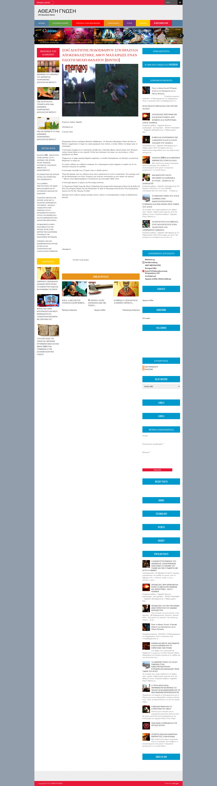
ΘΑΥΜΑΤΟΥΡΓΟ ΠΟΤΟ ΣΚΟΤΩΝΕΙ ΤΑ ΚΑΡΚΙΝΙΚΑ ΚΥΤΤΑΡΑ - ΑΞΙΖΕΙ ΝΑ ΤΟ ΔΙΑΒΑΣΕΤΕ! (158, 179)
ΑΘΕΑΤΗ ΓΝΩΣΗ (57, 10)
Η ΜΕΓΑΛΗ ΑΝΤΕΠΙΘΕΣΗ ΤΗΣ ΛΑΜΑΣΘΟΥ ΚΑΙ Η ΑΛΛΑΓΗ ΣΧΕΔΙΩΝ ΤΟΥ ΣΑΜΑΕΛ (165, 140)
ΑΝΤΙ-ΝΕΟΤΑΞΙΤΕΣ (153, 265)
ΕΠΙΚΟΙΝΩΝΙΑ (113, 23)
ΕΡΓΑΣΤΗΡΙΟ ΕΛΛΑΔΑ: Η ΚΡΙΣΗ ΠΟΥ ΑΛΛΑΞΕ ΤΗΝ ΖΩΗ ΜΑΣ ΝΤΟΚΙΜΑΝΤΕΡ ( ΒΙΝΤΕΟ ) (138, 42)
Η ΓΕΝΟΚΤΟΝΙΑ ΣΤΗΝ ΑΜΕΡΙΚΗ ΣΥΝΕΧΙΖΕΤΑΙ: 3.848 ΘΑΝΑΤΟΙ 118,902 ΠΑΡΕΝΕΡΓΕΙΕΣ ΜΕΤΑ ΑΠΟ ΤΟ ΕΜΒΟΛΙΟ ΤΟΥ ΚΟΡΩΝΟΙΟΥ (79, 44)
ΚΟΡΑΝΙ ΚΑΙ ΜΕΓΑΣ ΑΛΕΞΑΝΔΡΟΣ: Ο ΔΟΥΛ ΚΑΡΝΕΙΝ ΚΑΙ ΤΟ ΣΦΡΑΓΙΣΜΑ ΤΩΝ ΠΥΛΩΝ (165, 645)
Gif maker (146, 318)
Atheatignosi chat (161, 23)
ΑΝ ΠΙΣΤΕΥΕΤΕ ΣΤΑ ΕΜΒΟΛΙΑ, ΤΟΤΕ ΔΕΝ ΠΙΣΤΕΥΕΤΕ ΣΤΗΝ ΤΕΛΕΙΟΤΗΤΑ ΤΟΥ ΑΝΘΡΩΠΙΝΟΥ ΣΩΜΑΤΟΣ (160, 225)
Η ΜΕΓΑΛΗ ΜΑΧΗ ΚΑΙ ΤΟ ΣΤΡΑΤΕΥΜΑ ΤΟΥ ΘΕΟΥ (161, 708)
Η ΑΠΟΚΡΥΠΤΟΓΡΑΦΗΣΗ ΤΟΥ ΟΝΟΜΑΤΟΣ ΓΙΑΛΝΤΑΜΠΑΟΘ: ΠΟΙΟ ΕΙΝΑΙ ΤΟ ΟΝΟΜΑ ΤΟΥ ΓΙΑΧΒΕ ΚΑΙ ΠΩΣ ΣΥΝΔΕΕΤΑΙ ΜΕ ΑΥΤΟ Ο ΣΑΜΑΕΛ (160, 565)
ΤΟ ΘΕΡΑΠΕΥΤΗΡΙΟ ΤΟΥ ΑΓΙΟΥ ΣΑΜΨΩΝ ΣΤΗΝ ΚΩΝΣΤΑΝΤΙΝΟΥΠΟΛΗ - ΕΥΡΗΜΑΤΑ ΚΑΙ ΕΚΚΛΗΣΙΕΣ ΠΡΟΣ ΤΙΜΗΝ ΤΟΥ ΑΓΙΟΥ (160, 201)
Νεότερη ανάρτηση (69, 310)
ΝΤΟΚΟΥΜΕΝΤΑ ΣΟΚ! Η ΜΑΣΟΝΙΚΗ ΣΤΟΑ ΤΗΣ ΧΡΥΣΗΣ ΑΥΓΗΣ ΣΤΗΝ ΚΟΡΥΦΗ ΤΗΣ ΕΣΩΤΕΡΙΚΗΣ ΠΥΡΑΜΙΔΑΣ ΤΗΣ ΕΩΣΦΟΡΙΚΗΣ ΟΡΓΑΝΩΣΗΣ (47, 230)
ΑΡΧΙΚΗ (41, 23)
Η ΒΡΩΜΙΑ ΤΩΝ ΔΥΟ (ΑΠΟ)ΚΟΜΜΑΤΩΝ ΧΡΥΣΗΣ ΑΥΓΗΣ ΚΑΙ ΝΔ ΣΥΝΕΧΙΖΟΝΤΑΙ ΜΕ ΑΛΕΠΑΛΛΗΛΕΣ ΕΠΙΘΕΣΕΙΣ (47, 246)
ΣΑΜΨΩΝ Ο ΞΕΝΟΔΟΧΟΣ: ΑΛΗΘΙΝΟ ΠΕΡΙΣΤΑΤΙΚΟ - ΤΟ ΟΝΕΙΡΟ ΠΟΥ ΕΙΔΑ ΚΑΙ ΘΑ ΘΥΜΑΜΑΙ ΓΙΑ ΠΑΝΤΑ (47, 285)
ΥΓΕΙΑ (129, 23)
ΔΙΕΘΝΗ (143, 23)
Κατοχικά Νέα (150, 268)
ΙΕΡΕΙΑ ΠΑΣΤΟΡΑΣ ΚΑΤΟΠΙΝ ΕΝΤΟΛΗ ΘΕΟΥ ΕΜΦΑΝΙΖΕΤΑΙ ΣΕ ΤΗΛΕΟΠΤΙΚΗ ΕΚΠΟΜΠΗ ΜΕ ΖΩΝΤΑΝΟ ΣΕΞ (47, 313)
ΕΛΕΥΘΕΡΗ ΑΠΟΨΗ (60, 23)
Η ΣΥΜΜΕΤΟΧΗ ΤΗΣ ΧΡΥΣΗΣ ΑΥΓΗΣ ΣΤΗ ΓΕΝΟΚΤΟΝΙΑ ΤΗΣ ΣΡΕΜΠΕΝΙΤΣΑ (48, 176)
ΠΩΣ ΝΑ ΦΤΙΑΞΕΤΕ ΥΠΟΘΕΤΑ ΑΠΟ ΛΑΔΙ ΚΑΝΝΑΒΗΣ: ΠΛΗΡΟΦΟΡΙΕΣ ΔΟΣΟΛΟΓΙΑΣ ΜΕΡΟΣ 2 (46, 106)
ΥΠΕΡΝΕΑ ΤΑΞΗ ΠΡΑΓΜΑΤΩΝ (88, 23)
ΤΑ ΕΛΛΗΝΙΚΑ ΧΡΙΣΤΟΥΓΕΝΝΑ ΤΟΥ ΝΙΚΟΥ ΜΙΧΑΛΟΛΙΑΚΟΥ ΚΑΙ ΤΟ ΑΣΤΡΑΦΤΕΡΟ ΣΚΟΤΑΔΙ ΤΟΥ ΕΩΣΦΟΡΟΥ (47, 188)
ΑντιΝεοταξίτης (151, 262)
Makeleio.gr (150, 260)
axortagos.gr (150, 276)
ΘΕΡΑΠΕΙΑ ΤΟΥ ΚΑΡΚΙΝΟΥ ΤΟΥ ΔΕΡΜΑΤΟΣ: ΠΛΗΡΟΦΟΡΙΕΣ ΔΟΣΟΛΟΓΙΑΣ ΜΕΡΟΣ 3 (48, 78)
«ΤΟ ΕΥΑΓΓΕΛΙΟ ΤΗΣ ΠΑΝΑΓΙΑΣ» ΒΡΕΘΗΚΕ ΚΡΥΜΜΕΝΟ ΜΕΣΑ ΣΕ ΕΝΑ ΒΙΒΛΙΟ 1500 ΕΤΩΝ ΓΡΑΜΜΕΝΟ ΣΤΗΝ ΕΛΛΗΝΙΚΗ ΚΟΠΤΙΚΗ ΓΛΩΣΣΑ (48, 346)
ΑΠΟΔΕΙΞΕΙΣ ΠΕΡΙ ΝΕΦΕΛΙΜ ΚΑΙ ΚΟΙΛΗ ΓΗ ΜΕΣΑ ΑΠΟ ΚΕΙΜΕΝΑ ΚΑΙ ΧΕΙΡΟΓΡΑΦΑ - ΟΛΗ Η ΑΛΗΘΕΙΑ (159, 118)
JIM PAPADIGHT (151, 367)
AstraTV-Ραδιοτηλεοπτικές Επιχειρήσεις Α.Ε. (156, 272)
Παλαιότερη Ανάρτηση (131, 310)
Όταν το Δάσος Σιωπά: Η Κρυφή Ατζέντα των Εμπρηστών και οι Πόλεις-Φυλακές (164, 90)
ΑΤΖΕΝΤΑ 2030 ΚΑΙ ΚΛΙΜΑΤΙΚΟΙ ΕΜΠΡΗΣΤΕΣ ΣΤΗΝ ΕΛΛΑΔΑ (166, 159)
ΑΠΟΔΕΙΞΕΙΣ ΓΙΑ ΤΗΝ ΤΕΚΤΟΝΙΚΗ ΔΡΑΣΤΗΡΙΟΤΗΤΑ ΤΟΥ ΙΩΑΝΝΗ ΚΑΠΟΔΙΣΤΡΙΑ (165, 608)
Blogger (176, 783)
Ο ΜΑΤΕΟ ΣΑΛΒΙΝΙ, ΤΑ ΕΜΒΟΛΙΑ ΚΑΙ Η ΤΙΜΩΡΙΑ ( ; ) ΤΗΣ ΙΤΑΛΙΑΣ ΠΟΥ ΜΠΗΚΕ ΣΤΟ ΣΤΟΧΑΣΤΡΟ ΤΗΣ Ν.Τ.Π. (167, 42)
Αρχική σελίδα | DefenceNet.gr (158, 279)
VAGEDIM (149, 369)
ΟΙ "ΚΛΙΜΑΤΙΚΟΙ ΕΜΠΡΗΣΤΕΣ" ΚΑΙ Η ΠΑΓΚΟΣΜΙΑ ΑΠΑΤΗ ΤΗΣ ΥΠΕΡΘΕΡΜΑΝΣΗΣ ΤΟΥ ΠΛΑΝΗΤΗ (49, 42)
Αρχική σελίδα (99, 310)
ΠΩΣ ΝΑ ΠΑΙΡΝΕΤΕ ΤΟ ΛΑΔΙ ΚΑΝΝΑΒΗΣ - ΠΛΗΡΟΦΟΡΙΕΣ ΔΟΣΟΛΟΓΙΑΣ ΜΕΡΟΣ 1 (48, 135)
